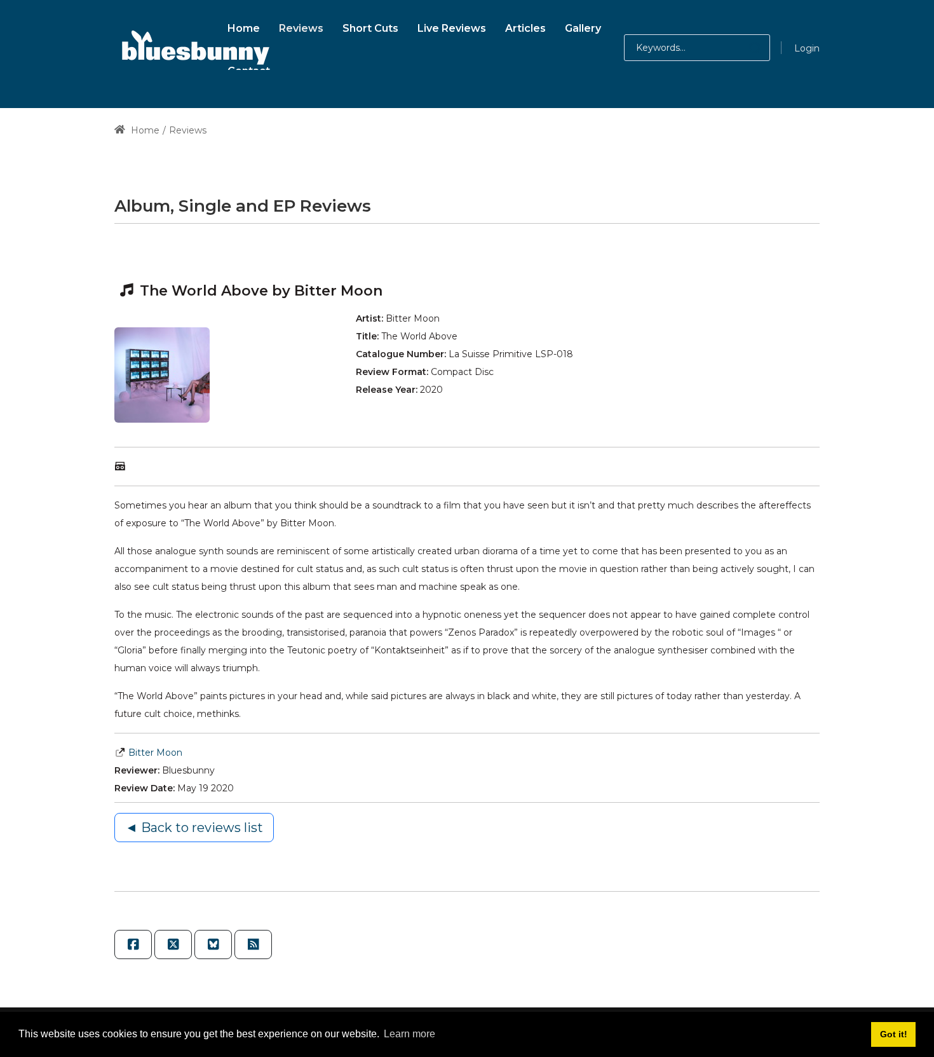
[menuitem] (243, 26)
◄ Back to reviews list (194, 827)
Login (807, 48)
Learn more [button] (409, 1033)
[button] (742, 47)
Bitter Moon (155, 752)
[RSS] (253, 944)
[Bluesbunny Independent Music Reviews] (193, 47)
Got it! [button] (893, 1034)
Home (143, 130)
